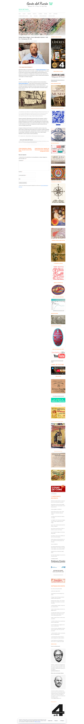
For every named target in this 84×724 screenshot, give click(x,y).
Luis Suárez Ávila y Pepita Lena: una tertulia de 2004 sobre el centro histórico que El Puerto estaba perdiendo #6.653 (58, 614)
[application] (58, 371)
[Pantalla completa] (64, 373)
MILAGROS (34, 13)
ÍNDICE (20, 13)
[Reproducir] (52, 373)
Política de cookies (37, 721)
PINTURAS (45, 13)
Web (19, 179)
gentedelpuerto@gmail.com (55, 670)
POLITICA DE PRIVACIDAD (44, 185)
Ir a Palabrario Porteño (54, 558)
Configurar (62, 720)
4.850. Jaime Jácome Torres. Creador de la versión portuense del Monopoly (58, 540)
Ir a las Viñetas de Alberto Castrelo (58, 396)
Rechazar (56, 720)
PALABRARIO (40, 13)
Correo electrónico (22, 175)
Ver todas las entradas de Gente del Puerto (29, 142)
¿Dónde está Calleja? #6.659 (55, 591)
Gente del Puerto (24, 9)
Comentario (21, 160)
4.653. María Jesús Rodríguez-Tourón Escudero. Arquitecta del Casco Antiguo (58, 521)
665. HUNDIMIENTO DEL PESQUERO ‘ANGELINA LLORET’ (57, 513)
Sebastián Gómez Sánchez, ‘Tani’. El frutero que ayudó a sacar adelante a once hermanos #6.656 (58, 547)
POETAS (50, 13)
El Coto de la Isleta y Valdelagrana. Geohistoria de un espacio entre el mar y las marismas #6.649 (58, 629)
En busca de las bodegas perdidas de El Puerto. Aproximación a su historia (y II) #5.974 (58, 505)
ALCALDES (24, 13)
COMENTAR (29, 13)
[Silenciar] (62, 373)
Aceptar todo (50, 720)
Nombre (20, 171)
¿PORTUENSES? (55, 13)
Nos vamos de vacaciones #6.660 (56, 588)
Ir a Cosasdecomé (53, 493)
